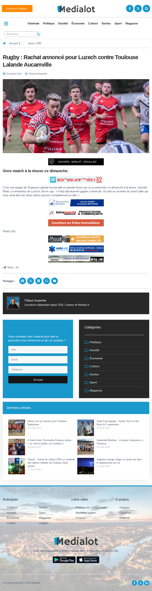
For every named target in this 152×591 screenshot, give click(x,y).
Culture (93, 23)
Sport (118, 23)
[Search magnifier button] (38, 34)
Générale (33, 23)
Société (63, 23)
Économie (78, 23)
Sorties (106, 23)
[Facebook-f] (129, 8)
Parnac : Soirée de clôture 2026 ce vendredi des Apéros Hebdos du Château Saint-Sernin (51, 462)
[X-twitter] (138, 8)
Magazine (131, 23)
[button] (22, 281)
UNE (38, 43)
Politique (48, 23)
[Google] (146, 8)
